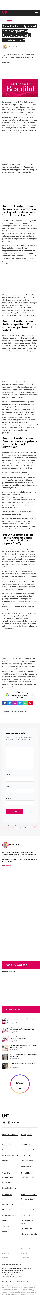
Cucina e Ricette (29, 1194)
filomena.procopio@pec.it (14, 1270)
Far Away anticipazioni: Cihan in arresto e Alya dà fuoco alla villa (23, 1055)
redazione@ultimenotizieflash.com (19, 1268)
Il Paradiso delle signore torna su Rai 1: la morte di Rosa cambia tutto (23, 1046)
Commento (9, 745)
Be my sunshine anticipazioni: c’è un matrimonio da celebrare (23, 1020)
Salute (4, 1221)
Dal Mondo (6, 1144)
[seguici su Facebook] (4, 1122)
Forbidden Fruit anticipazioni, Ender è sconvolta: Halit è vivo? (23, 1064)
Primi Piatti (25, 1215)
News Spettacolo (9, 1188)
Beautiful (6, 711)
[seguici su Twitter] (18, 1122)
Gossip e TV (26, 1134)
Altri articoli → (7, 865)
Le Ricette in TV (27, 1210)
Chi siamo (5, 1249)
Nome (8, 775)
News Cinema (7, 1177)
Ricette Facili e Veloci (27, 1222)
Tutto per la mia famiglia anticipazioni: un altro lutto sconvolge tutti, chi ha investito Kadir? (23, 1029)
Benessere (7, 1194)
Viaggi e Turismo (9, 1226)
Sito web (8, 798)
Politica (5, 1161)
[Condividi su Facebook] (5, 703)
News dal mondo (28, 1177)
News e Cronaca (10, 1134)
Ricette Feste (26, 1229)
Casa (4, 1199)
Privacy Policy (25, 1257)
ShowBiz (6, 1173)
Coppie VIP (25, 1144)
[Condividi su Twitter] (20, 703)
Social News (26, 1173)
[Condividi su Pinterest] (30, 703)
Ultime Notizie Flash (9, 972)
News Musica (7, 1182)
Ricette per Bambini (29, 1234)
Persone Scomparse (10, 1155)
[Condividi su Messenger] (10, 703)
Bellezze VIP (25, 1139)
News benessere (9, 1215)
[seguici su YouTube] (14, 1122)
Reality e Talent (27, 1161)
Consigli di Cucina (28, 1199)
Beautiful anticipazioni (19, 711)
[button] (36, 12)
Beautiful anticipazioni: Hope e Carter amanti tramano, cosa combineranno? (22, 1038)
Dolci (23, 1204)
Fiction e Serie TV (28, 1150)
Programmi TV (27, 1155)
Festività (5, 1231)
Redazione (5, 1253)
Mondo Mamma (8, 1210)
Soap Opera (7, 21)
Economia (6, 1150)
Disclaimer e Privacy (27, 1249)
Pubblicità (5, 1257)
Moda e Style (7, 1204)
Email (8, 786)
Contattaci (24, 1253)
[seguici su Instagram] (9, 1122)
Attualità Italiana (8, 1139)
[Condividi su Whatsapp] (25, 703)
